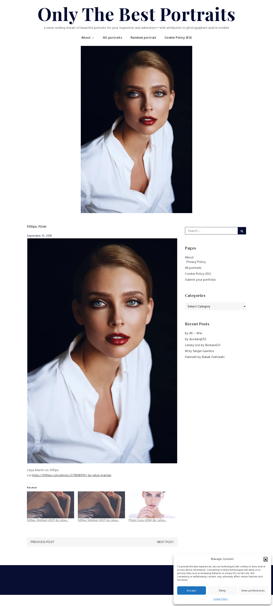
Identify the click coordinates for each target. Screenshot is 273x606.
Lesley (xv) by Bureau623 (202, 345)
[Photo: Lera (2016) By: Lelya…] (152, 504)
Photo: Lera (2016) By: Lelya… (147, 520)
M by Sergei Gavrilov (199, 351)
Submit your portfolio (200, 279)
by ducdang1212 (195, 339)
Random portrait (143, 37)
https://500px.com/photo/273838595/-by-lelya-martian (71, 475)
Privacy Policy (196, 262)
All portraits (112, 37)
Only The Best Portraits (137, 13)
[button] (265, 559)
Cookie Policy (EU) (178, 37)
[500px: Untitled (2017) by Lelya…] (50, 504)
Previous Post (43, 542)
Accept (191, 590)
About (86, 37)
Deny (222, 590)
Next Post (165, 542)
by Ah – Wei (193, 333)
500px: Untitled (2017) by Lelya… (47, 520)
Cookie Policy (220, 599)
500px (32, 226)
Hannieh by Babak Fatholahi (205, 357)
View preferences (253, 590)
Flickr (42, 226)
